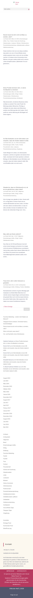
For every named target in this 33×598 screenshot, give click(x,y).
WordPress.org (7, 528)
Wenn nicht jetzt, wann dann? (11, 331)
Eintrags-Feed (7, 523)
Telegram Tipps (7, 510)
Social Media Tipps (8, 507)
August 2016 (6, 419)
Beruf (21, 91)
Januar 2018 (6, 394)
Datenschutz (21, 571)
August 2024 (6, 378)
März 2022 (6, 391)
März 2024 (6, 383)
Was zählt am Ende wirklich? (12, 234)
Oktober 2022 (7, 389)
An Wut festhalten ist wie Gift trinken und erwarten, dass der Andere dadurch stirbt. (16, 348)
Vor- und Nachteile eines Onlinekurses (13, 334)
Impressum (10, 571)
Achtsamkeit (22, 142)
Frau (8, 41)
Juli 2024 (5, 380)
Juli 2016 (5, 421)
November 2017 (7, 397)
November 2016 (7, 416)
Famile (16, 144)
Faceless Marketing (8, 453)
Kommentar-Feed (8, 525)
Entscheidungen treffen (9, 94)
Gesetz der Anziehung (19, 41)
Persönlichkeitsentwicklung (9, 45)
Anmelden (6, 520)
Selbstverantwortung (8, 47)
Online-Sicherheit (8, 483)
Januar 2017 (6, 410)
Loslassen (13, 43)
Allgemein (21, 191)
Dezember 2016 (7, 413)
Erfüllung (17, 287)
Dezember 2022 (7, 386)
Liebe (11, 147)
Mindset (19, 43)
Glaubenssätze (7, 43)
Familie (5, 458)
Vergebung (19, 149)
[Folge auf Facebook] (20, 594)
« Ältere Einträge (7, 306)
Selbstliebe (27, 287)
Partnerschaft (7, 488)
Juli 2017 (5, 402)
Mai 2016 (5, 427)
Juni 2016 (6, 424)
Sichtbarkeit (20, 98)
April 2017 (6, 405)
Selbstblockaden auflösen (23, 45)
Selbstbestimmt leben (8, 240)
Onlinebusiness (25, 43)
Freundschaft (6, 147)
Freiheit (12, 41)
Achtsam (5, 434)
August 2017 (6, 400)
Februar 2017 (7, 408)
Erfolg (16, 94)
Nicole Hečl (8, 38)
